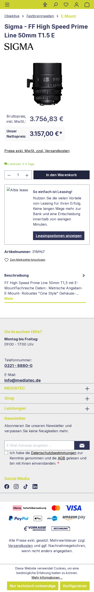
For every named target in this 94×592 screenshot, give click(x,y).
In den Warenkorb (61, 175)
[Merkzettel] (66, 4)
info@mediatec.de (22, 380)
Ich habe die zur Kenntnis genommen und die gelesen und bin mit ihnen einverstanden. (48, 458)
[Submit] (82, 445)
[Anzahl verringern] (9, 174)
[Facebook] (7, 487)
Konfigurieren (75, 586)
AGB (61, 458)
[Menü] (7, 4)
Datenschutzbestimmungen (53, 453)
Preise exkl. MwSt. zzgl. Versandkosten (37, 151)
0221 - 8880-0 (18, 365)
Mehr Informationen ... (47, 577)
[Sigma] (47, 46)
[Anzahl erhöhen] (27, 174)
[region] (47, 83)
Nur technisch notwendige (33, 586)
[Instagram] (17, 487)
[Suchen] (55, 4)
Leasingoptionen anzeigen (59, 236)
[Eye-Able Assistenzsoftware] (45, 4)
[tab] (45, 287)
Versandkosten (20, 545)
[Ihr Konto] (76, 4)
